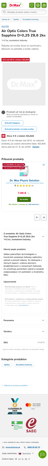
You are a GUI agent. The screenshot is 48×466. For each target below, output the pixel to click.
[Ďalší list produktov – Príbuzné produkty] (44, 217)
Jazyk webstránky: (9, 453)
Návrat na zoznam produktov (16, 385)
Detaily (35, 147)
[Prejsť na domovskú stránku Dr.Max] (15, 5)
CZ (19, 459)
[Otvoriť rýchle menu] (3, 5)
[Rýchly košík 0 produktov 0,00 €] (44, 5)
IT (29, 459)
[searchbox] (24, 12)
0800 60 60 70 (33, 447)
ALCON (5, 26)
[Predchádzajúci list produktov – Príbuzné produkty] (37, 217)
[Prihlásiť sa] (37, 5)
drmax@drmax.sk (13, 447)
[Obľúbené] (31, 5)
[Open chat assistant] (42, 454)
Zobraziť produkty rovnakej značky (19, 129)
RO (26, 459)
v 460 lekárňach (33, 204)
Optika (7, 365)
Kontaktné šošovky (24, 365)
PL (23, 459)
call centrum (23, 305)
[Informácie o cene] (28, 193)
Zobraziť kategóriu (12, 123)
